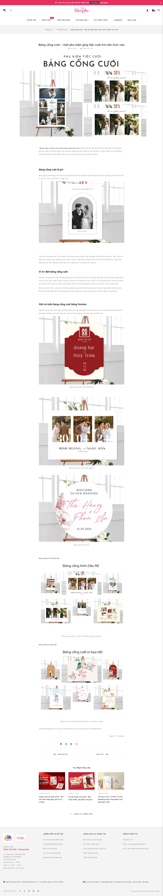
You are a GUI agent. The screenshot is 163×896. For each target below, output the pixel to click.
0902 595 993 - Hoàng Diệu (16, 849)
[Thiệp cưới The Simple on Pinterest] (29, 891)
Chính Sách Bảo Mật (90, 857)
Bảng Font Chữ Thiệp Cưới (52, 857)
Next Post (100, 754)
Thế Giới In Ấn (128, 840)
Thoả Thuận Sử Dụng (90, 853)
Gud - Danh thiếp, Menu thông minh (135, 848)
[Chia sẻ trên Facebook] (61, 743)
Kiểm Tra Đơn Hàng (50, 848)
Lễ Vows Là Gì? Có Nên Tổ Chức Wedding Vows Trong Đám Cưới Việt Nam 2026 (110, 799)
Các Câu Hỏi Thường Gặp (52, 853)
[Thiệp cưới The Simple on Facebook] (20, 891)
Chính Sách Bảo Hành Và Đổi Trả (94, 848)
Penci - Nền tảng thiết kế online (134, 844)
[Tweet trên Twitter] (66, 743)
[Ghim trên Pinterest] (71, 743)
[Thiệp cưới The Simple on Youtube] (33, 891)
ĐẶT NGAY (104, 2)
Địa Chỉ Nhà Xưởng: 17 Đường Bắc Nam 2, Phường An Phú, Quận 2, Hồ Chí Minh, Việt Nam (117, 882)
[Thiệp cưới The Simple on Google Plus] (38, 891)
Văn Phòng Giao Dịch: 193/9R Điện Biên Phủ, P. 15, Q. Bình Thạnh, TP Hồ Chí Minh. (34, 882)
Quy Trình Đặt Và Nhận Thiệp (53, 840)
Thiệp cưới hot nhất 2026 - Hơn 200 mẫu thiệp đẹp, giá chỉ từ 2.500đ (51, 799)
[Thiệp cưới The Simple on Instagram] (24, 891)
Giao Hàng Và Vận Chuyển (92, 840)
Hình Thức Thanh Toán (91, 844)
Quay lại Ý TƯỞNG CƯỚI (83, 814)
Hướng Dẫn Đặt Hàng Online (53, 844)
